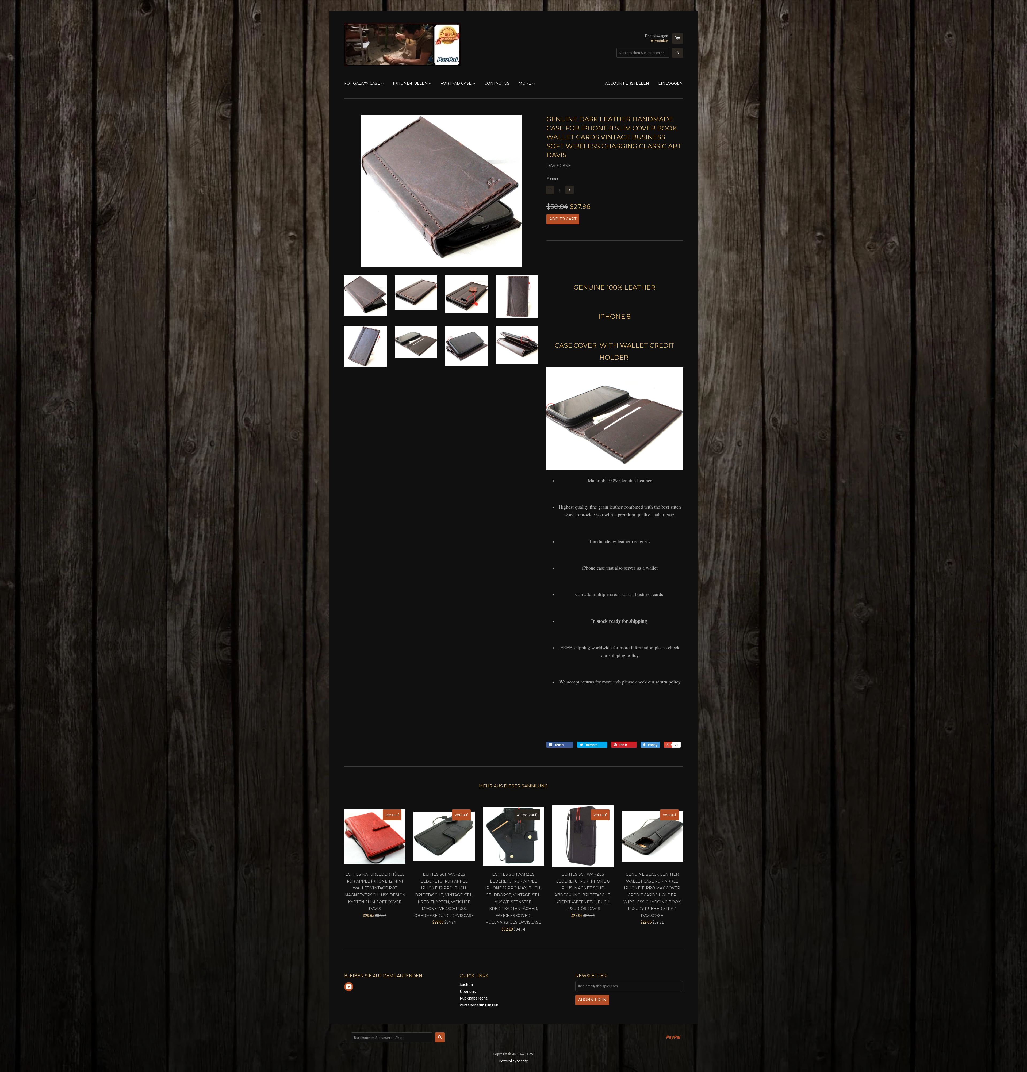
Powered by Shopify (513, 1061)
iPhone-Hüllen (411, 83)
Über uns (468, 991)
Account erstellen (627, 83)
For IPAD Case (456, 83)
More (525, 83)
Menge (552, 178)
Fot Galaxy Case (362, 83)
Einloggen (670, 83)
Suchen (466, 984)
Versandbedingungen (479, 1005)
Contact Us (496, 83)
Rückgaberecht (474, 998)
